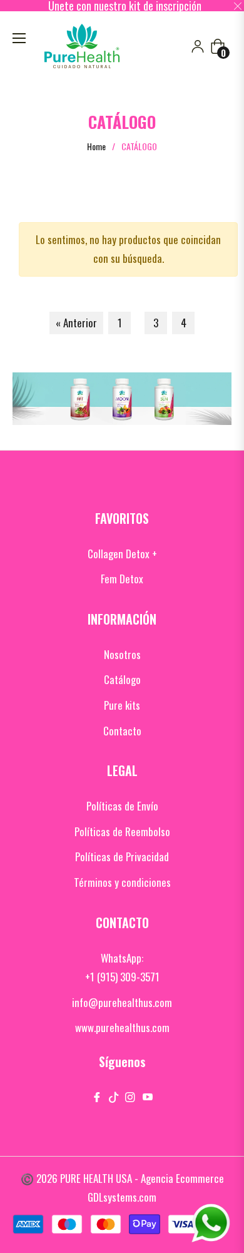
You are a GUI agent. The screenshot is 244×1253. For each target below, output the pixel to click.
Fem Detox (122, 578)
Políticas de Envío (122, 806)
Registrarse (197, 46)
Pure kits (122, 705)
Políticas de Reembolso (122, 831)
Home (96, 146)
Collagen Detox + (122, 553)
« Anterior (76, 322)
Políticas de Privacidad (122, 856)
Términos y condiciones (122, 882)
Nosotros (122, 654)
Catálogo (122, 679)
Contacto (122, 731)
